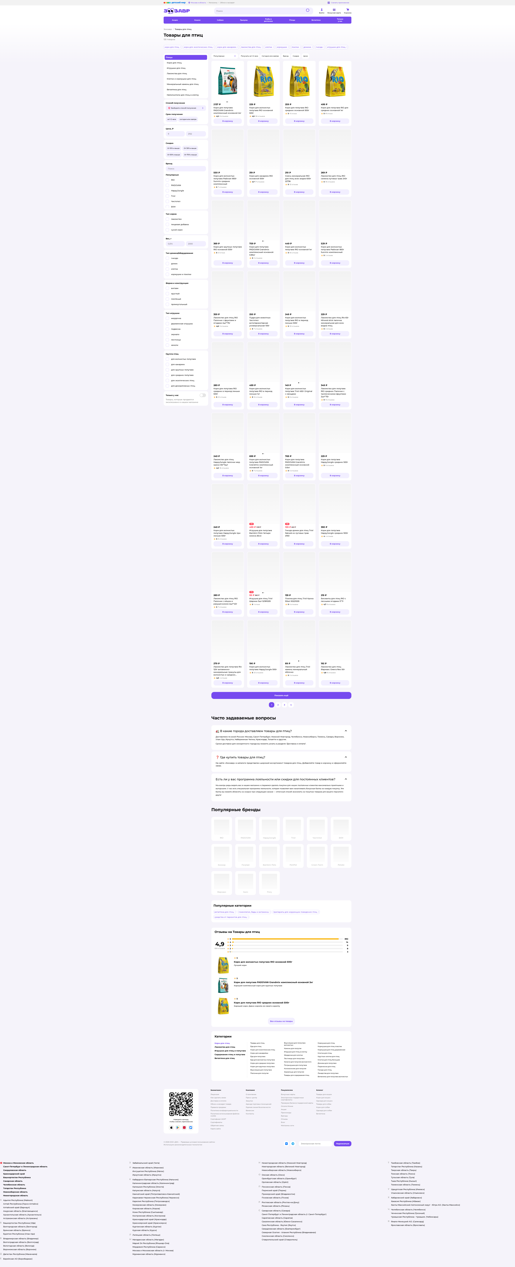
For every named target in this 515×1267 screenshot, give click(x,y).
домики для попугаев (327, 1063)
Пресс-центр (251, 1098)
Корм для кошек (323, 1098)
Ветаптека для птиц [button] (225, 1058)
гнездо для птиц (325, 1070)
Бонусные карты (288, 1094)
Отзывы (284, 1119)
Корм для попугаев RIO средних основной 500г (261, 1002)
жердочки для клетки (293, 1055)
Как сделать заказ (218, 1098)
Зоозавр (168, 29)
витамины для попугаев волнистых (333, 1077)
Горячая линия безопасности (258, 1107)
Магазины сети (287, 1125)
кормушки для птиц (326, 1043)
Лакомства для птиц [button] (225, 1047)
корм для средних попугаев (262, 1063)
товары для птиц (257, 1043)
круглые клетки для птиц (328, 1056)
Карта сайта (216, 1129)
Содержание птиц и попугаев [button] (230, 1054)
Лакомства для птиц (177, 73)
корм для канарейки (259, 1053)
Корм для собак (323, 1107)
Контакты (250, 1114)
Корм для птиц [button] (222, 1043)
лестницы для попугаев (294, 1058)
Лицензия (215, 1094)
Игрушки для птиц (176, 68)
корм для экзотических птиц (262, 1050)
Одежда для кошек (324, 1101)
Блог (283, 1122)
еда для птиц (255, 1046)
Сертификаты (216, 1122)
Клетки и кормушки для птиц (181, 79)
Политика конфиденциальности (224, 1110)
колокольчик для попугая (295, 1068)
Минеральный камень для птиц (183, 84)
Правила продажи (218, 1107)
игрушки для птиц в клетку (295, 1052)
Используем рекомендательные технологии (183, 1145)
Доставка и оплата (218, 1101)
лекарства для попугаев (328, 1073)
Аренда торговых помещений (258, 1104)
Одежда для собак (324, 1110)
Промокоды (286, 1113)
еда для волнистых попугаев (262, 1060)
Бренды (284, 1116)
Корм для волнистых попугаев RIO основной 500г (263, 962)
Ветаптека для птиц (176, 89)
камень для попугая (292, 1048)
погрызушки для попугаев (295, 1065)
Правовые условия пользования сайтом (198, 1142)
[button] (292, 20)
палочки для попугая (259, 1073)
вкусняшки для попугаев (261, 1070)
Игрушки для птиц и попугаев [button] (230, 1051)
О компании (251, 1094)
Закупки (249, 1101)
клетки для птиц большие (329, 1060)
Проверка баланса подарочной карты (297, 1103)
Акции (283, 1109)
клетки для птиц (325, 1053)
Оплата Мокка (287, 1106)
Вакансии (250, 1110)
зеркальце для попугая (294, 1072)
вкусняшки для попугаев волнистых (294, 1044)
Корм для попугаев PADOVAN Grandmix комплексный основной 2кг (273, 982)
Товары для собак (323, 1104)
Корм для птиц (174, 63)
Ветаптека (320, 1114)
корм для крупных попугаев (262, 1066)
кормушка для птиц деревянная (331, 1050)
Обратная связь (217, 1125)
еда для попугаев (257, 1056)
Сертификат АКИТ (218, 1119)
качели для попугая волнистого (297, 1062)
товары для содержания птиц (296, 1075)
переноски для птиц (326, 1066)
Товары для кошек (324, 1094)
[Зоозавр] (187, 11)
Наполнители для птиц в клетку (183, 95)
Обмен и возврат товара (221, 1104)
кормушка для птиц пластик (330, 1046)
